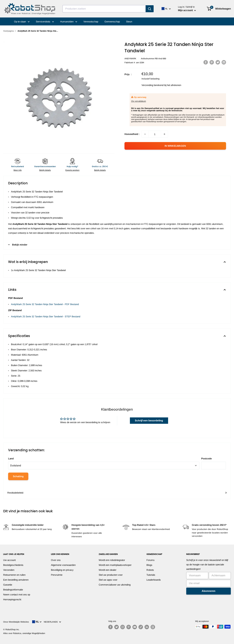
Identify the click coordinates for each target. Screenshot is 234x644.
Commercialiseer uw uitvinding (115, 584)
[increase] (164, 134)
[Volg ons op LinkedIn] (147, 627)
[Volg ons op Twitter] (116, 627)
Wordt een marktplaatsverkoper (115, 565)
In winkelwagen (175, 145)
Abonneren (208, 591)
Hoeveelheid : (132, 134)
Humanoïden (67, 21)
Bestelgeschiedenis (13, 565)
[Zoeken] (150, 8)
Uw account (9, 560)
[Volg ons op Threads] (153, 627)
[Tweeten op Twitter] (218, 62)
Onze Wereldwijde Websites (16, 622)
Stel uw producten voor (111, 574)
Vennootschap (90, 21)
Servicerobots (43, 21)
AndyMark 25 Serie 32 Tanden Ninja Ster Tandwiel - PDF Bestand (45, 304)
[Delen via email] (224, 62)
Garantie (7, 584)
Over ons (56, 560)
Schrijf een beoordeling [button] (149, 420)
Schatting (18, 476)
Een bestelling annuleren (15, 579)
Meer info (18, 170)
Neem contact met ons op (16, 594)
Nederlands (51, 622)
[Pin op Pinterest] (211, 62)
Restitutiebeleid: (15, 492)
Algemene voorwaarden (63, 565)
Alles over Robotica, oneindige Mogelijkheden (24, 633)
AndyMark (130, 58)
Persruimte (56, 574)
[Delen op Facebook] (205, 62)
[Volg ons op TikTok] (140, 627)
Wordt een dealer (107, 570)
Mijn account (185, 10)
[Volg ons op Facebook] (110, 627)
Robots (150, 570)
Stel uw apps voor (108, 579)
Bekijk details (45, 170)
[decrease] (145, 134)
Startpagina (8, 31)
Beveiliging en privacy (62, 570)
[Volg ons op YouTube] (134, 627)
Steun (129, 21)
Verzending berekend (152, 85)
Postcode (206, 458)
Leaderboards (153, 579)
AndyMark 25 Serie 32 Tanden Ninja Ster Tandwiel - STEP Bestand (45, 316)
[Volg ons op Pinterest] (128, 627)
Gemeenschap (112, 21)
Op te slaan (20, 21)
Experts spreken (72, 170)
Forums (150, 560)
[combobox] (104, 8)
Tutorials (150, 574)
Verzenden (8, 570)
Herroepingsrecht (12, 599)
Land (11, 458)
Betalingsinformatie (13, 589)
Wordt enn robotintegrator (112, 560)
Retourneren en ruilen (14, 574)
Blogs (149, 565)
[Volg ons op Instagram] (122, 627)
